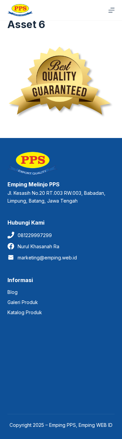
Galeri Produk (22, 302)
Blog (12, 292)
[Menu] (111, 10)
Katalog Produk (24, 312)
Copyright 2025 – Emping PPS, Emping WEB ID (61, 425)
